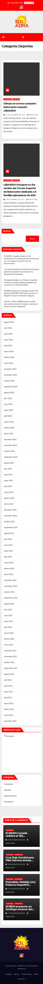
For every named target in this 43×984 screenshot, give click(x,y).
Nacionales (8, 802)
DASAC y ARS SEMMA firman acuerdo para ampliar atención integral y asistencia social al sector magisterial (21, 304)
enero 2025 (8, 434)
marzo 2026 (8, 351)
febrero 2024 (9, 498)
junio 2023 (8, 545)
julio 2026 (8, 328)
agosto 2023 (9, 533)
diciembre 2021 (10, 651)
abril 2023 (8, 557)
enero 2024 (8, 504)
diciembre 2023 (10, 510)
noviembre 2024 (10, 445)
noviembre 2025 (10, 375)
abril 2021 (8, 698)
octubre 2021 (9, 662)
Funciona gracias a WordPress (15, 966)
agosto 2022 (9, 604)
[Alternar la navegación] (23, 37)
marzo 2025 (8, 422)
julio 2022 (8, 610)
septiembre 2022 (10, 598)
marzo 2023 (8, 563)
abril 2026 (8, 346)
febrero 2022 (9, 639)
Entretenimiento (10, 796)
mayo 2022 (8, 621)
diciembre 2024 (10, 439)
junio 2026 (8, 334)
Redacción (33, 115)
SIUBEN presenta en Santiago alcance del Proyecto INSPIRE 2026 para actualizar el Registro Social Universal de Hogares (21, 293)
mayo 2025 (8, 410)
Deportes (16, 99)
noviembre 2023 (10, 516)
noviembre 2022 (10, 586)
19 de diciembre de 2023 (16, 115)
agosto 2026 (9, 322)
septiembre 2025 (10, 387)
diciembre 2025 (10, 369)
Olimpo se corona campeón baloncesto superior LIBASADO (19, 107)
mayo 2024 (8, 480)
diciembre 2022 (10, 580)
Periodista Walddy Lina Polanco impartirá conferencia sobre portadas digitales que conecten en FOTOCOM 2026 (20, 282)
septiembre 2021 (10, 668)
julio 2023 (8, 539)
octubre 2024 (9, 451)
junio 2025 (8, 404)
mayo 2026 (8, 340)
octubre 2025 (9, 381)
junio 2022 (8, 615)
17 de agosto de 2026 (16, 889)
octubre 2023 (9, 522)
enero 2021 (8, 715)
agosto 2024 (9, 463)
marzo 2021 (8, 703)
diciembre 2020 (10, 721)
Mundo (36, 974)
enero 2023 (8, 574)
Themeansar (21, 969)
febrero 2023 (9, 568)
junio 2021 (8, 686)
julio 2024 (8, 469)
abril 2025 (8, 416)
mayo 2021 (8, 692)
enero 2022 (8, 645)
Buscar (7, 231)
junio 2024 (8, 475)
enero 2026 (8, 363)
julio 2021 (8, 680)
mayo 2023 (8, 551)
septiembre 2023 (10, 527)
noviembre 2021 (10, 656)
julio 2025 (8, 398)
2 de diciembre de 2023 (15, 199)
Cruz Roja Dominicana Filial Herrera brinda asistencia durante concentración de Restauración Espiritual (21, 271)
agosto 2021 (9, 674)
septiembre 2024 (10, 457)
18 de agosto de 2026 (16, 840)
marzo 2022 (8, 633)
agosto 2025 (9, 392)
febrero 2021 (9, 709)
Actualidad (7, 99)
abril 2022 (8, 627)
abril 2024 (8, 486)
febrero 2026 (9, 357)
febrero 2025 (9, 428)
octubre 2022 (9, 592)
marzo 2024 (8, 492)
